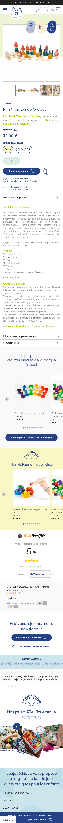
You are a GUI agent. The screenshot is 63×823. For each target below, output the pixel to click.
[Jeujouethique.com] (16, 18)
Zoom (6, 26)
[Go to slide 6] (34, 427)
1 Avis (16, 129)
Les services (10, 800)
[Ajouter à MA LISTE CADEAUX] (46, 171)
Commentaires (11, 342)
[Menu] (4, 9)
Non (13, 606)
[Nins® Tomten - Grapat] (33, 392)
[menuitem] (21, 90)
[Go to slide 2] (25, 427)
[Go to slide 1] (23, 427)
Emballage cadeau (13, 142)
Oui (24, 149)
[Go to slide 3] (27, 427)
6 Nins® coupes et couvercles (30, 413)
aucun (8, 149)
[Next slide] (56, 53)
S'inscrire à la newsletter (29, 637)
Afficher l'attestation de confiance (31, 544)
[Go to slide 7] (36, 427)
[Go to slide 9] (40, 427)
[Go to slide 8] (38, 427)
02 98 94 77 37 (42, 2)
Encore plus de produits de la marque (31, 437)
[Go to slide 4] (29, 427)
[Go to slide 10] (42, 427)
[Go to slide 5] (32, 427)
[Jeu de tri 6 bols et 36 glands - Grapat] (31, 487)
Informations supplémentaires (19, 336)
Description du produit (15, 197)
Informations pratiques (17, 792)
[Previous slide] (7, 53)
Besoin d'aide (10, 807)
